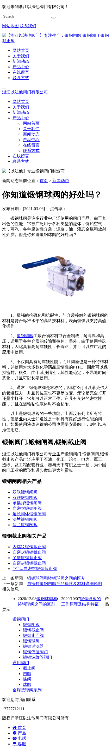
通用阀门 (21, 662)
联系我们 (28, 26)
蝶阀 (27, 679)
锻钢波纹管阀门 (37, 657)
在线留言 (21, 72)
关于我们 (21, 56)
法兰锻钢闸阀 (25, 519)
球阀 (27, 684)
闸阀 (27, 673)
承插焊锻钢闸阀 (27, 503)
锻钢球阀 (25, 335)
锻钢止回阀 (33, 635)
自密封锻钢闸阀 (27, 508)
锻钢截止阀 (33, 630)
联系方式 (21, 77)
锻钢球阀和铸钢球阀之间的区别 (56, 578)
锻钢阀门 (21, 619)
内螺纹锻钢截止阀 (29, 547)
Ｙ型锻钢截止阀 (27, 557)
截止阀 (29, 668)
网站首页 (21, 50)
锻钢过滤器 (33, 646)
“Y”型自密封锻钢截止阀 (35, 568)
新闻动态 (21, 61)
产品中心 (21, 67)
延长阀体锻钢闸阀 (29, 514)
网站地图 (10, 26)
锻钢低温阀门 (35, 652)
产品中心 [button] (21, 118)
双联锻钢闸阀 (25, 492)
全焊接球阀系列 (27, 690)
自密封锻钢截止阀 (29, 552)
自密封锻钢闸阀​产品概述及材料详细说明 (64, 583)
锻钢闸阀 (31, 624)
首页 (44, 180)
